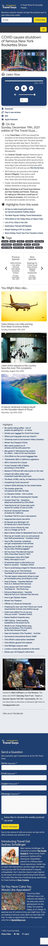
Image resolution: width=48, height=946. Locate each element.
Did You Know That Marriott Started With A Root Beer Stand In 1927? (18, 553)
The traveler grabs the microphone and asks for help (16, 490)
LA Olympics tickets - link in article (18, 494)
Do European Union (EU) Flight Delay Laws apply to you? (16, 558)
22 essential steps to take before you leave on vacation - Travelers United (19, 563)
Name (8, 763)
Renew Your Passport (13, 601)
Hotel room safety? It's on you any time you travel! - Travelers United (18, 613)
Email (8, 773)
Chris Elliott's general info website (18, 643)
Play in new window (13, 112)
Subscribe (40, 19)
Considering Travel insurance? (16, 482)
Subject (9, 783)
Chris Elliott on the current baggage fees (20, 456)
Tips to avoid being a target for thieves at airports (24, 568)
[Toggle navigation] (43, 29)
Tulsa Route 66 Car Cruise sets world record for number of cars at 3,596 (19, 506)
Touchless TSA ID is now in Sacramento (20, 516)
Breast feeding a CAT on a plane (18, 230)
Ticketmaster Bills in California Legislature (21, 459)
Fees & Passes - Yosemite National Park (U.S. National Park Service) (18, 583)
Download (9, 109)
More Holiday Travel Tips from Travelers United (24, 233)
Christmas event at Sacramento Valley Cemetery (24, 439)
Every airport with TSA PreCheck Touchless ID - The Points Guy (17, 588)
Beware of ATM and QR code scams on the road (23, 471)
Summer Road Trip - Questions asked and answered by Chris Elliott (19, 501)
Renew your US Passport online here (19, 652)
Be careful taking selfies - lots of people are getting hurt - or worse (18, 429)
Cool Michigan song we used (16, 646)
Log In (27, 934)
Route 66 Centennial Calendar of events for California (16, 512)
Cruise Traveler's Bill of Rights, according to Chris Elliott (16, 467)
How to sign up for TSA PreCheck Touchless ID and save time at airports (20, 572)
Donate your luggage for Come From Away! (21, 433)
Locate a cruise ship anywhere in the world (21, 649)
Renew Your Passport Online (15, 443)
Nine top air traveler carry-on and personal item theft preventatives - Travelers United (21, 537)
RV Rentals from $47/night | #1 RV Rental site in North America (17, 523)
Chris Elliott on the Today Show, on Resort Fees (24, 219)
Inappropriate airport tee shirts (17, 519)
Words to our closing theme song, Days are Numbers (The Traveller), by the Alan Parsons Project (18, 628)
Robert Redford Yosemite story (17, 617)
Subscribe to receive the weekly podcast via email (24, 819)
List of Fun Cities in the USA (16, 222)
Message (10, 793)
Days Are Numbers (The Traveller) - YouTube (22, 633)
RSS (6, 116)
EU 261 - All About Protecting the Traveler (21, 497)
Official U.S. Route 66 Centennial (17, 604)
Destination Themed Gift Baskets (18, 226)
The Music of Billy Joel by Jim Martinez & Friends (24, 479)
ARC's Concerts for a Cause (15, 462)
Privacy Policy (6, 934)
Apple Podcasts (11, 119)
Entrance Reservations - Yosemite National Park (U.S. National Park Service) (21, 593)
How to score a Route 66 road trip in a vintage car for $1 (16, 529)
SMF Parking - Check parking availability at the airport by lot (17, 621)
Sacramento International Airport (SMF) (20, 636)
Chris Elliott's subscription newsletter (19, 639)
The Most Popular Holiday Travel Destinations (23, 215)
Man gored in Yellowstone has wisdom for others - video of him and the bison (20, 452)
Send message (10, 826)
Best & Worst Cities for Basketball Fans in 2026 (23, 533)
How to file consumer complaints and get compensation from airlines (18, 542)
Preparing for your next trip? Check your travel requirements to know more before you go (23, 608)
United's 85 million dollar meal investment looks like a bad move (17, 475)
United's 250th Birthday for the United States (23, 485)
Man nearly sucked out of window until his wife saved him (17, 447)
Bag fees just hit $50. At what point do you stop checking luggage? (18, 548)
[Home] (9, 6)
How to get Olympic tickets (15, 597)
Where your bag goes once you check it (20, 436)
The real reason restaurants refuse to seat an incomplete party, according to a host (21, 577)
